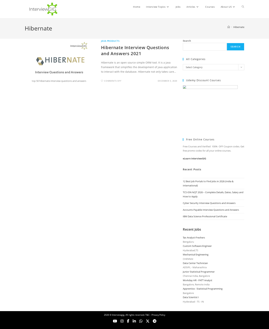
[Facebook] (128, 321)
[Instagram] (122, 321)
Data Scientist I (191, 297)
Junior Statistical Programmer (199, 271)
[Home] (228, 27)
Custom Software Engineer (197, 246)
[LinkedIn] (134, 321)
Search (187, 40)
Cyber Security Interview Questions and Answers (209, 203)
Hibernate (238, 27)
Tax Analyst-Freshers (194, 237)
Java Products (110, 41)
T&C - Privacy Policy (155, 314)
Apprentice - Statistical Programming (203, 288)
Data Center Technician (195, 263)
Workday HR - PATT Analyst (197, 280)
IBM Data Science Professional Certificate (205, 216)
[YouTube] (115, 321)
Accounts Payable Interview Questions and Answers (211, 209)
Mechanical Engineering (195, 254)
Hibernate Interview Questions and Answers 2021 (135, 50)
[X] (141, 321)
